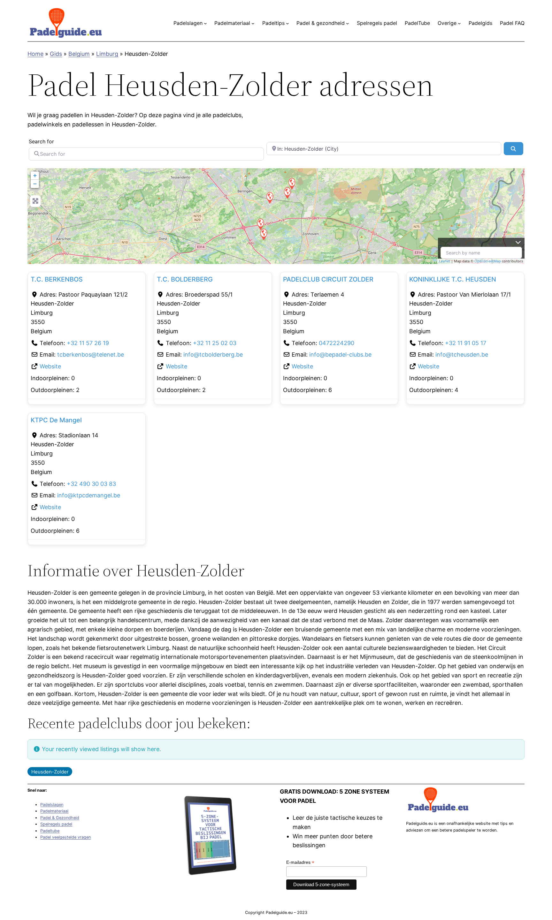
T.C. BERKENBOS (57, 279)
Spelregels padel (56, 824)
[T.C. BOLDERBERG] (263, 234)
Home (35, 53)
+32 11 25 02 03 (214, 343)
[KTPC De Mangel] (287, 192)
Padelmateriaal (54, 811)
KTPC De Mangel (56, 420)
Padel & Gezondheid (59, 817)
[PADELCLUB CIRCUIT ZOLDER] (260, 224)
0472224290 (336, 343)
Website (50, 366)
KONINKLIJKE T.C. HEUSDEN (452, 279)
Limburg (107, 53)
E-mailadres (300, 862)
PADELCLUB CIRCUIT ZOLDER (328, 279)
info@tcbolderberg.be (213, 354)
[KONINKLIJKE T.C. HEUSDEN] (269, 197)
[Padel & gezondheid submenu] (347, 23)
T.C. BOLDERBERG (185, 279)
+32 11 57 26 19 (88, 343)
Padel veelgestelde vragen (65, 837)
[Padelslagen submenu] (205, 23)
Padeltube (49, 830)
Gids (56, 53)
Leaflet (444, 261)
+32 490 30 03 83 (91, 483)
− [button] (35, 183)
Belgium (79, 53)
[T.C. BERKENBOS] (291, 183)
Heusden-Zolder (50, 772)
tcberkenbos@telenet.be (90, 354)
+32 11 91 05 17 (465, 343)
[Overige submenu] (459, 23)
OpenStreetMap (487, 261)
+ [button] (35, 175)
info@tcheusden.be (461, 354)
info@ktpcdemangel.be (88, 495)
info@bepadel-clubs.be (340, 354)
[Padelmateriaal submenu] (253, 23)
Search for (41, 141)
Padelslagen (51, 804)
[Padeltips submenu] (287, 23)
